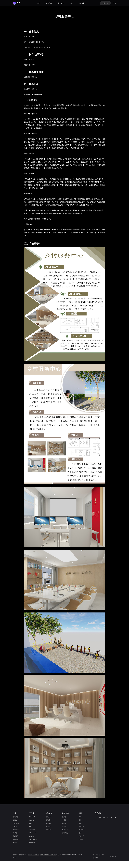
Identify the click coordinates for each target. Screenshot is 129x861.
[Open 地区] (115, 856)
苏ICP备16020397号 (33, 855)
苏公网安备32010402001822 (48, 855)
